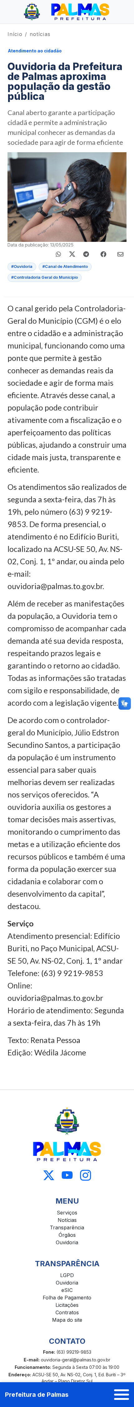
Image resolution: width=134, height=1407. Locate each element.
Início (14, 34)
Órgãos (67, 1235)
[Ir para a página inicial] (67, 11)
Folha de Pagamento (67, 1297)
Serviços (67, 1212)
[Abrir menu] (121, 1394)
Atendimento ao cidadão (35, 50)
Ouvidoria (67, 1242)
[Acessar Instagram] (85, 1175)
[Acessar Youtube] (67, 1175)
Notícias (67, 1220)
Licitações (67, 1305)
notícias (40, 34)
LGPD (67, 1275)
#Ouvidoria (21, 266)
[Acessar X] (48, 1175)
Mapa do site (67, 1320)
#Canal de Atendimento (65, 266)
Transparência (67, 1227)
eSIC (67, 1290)
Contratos (67, 1312)
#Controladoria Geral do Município (44, 277)
